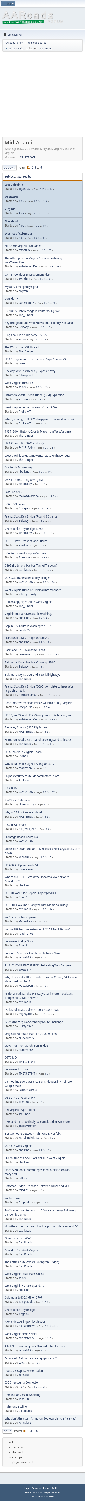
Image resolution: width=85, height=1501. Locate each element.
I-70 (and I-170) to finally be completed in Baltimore (37, 1122)
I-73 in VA (11, 788)
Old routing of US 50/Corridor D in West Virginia (35, 1158)
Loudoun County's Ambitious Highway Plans (32, 953)
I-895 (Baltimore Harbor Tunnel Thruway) (31, 565)
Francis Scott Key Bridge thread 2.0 (27, 638)
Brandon (24, 557)
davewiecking (27, 654)
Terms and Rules (40, 1488)
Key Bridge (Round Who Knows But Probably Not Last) (39, 323)
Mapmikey (25, 484)
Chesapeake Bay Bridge (20, 1310)
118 (45, 225)
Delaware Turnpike (17, 1069)
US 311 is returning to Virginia (24, 480)
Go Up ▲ (56, 1488)
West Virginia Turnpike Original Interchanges (33, 590)
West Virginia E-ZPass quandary (24, 1286)
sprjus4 (23, 399)
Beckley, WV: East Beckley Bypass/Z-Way (30, 371)
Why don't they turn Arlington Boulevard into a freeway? (41, 1418)
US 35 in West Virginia (18, 1146)
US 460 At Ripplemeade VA (22, 865)
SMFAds (35, 1497)
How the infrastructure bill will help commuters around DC (41, 1226)
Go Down (9, 167)
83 (50, 250)
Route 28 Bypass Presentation (24, 1371)
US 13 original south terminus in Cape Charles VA (35, 359)
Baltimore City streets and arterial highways (32, 675)
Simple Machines (52, 1492)
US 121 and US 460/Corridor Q (24, 443)
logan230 (25, 189)
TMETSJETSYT (27, 1062)
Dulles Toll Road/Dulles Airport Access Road (32, 1010)
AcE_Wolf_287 (27, 829)
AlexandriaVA (27, 1326)
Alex (21, 201)
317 (45, 213)
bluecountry (26, 804)
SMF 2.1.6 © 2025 (33, 1492)
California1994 (28, 1090)
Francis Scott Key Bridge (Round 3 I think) (31, 516)
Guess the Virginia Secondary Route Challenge (34, 1022)
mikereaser (26, 869)
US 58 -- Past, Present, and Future (26, 541)
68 (54, 303)
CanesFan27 (26, 303)
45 (51, 188)
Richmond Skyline (16, 1407)
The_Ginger (26, 315)
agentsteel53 (27, 1338)
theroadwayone (29, 496)
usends (23, 363)
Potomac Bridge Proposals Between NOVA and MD (37, 1186)
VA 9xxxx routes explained (21, 917)
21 (50, 278)
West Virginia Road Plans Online (24, 1274)
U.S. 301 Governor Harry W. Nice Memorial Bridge (37, 905)
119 (45, 201)
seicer (22, 339)
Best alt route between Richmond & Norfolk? (33, 1133)
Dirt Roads (25, 1242)
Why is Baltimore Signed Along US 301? (29, 764)
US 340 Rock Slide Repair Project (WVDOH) (31, 893)
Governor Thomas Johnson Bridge (26, 1045)
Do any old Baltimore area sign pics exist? (31, 1358)
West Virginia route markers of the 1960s (31, 407)
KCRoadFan (26, 985)
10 (49, 327)
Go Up (7, 1431)
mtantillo (24, 250)
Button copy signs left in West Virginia (28, 602)
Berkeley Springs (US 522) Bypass (26, 727)
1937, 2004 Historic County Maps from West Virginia (38, 431)
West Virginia (14, 184)
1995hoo (24, 279)
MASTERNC (26, 731)
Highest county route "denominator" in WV (32, 776)
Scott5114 (25, 969)
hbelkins (24, 471)
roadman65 (26, 768)
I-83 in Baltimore (15, 825)
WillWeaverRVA (28, 266)
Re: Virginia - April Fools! (20, 1110)
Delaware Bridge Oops (19, 941)
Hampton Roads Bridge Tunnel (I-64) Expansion (34, 395)
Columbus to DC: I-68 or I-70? (23, 1297)
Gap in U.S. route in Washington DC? (28, 626)
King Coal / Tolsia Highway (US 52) (26, 335)
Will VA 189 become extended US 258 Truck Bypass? (37, 929)
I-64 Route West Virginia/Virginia (25, 553)
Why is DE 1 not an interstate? (23, 812)
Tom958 (24, 1102)
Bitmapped (26, 375)
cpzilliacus (25, 570)
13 (58, 266)
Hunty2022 (26, 1026)
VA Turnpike (12, 1198)
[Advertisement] (42, 96)
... (38, 167)
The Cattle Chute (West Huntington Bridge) (32, 1262)
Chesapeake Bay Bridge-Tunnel (24, 529)
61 (44, 238)
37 (53, 792)
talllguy (23, 1178)
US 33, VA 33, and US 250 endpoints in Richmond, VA (38, 715)
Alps (21, 225)
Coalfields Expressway (18, 467)
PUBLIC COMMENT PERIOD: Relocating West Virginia (38, 965)
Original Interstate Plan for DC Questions (31, 1034)
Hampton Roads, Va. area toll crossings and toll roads (38, 740)
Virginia (10, 209)
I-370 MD (11, 1057)
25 (44, 1386)
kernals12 (25, 857)
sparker (23, 545)
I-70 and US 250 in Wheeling (22, 1395)
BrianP (23, 897)
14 (51, 909)
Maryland (11, 221)
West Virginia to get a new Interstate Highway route (38, 455)
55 (57, 695)
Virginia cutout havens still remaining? (28, 614)
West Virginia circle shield (21, 1334)
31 (48, 508)
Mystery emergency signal (21, 287)
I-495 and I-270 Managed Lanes (25, 650)
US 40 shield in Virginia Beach (23, 752)
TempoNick (26, 1302)
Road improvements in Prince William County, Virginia (38, 703)
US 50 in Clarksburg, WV (20, 1097)
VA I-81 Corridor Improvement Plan (27, 274)
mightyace (25, 1014)
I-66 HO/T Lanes (15, 504)
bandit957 (25, 630)
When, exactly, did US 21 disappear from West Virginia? (39, 419)
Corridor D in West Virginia (21, 1250)
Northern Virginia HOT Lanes (23, 246)
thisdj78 (24, 1190)
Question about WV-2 (18, 1238)
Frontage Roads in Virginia (21, 837)
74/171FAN (44, 48)
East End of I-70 (14, 492)
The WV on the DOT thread (22, 347)
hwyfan (23, 291)
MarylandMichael (29, 1138)
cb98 (22, 1362)
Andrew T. (25, 411)
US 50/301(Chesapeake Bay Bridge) (27, 578)
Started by (24, 177)
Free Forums (48, 1497)
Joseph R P (25, 707)
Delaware (11, 197)
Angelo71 (25, 1202)
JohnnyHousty (28, 594)
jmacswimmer (27, 1126)
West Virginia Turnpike (19, 383)
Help (26, 1488)
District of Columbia (18, 233)
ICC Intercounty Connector (22, 1382)
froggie (23, 508)
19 (56, 654)
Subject (10, 177)
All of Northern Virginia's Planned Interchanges (35, 1346)
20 (53, 582)
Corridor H (11, 299)
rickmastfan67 (28, 695)
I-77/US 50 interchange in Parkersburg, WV (32, 311)
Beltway (24, 327)
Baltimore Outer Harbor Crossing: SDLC (30, 662)
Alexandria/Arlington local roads (25, 1322)
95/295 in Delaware (17, 800)
